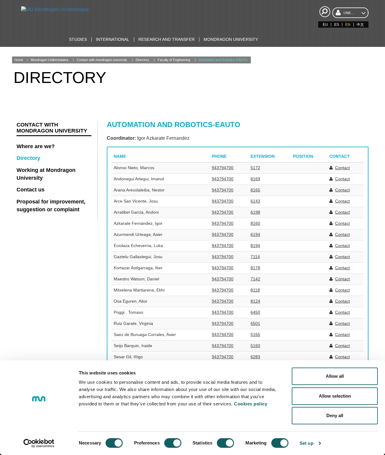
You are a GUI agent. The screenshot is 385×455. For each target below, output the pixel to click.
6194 (255, 234)
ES (336, 24)
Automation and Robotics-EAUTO (223, 60)
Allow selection (335, 396)
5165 (255, 334)
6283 (255, 356)
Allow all (335, 376)
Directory (142, 60)
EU (325, 24)
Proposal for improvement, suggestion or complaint (51, 205)
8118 (255, 290)
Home (18, 60)
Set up (306, 443)
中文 (360, 24)
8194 (255, 245)
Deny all (334, 415)
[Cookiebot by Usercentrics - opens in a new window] (39, 443)
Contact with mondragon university (102, 60)
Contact (342, 167)
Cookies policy (250, 403)
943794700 (222, 167)
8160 (255, 223)
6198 (255, 212)
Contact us (31, 190)
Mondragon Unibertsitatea (49, 60)
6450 (255, 312)
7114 (255, 256)
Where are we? (36, 146)
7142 (255, 278)
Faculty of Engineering (174, 60)
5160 (255, 345)
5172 (255, 167)
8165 (255, 190)
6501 (255, 323)
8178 (255, 267)
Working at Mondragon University (46, 174)
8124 (255, 301)
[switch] (172, 443)
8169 (255, 178)
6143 (255, 201)
